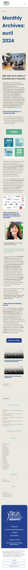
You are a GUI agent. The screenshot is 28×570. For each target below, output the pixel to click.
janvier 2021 (5, 463)
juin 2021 (4, 457)
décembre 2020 (5, 464)
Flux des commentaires (7, 494)
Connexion (4, 492)
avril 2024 (4, 446)
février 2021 (5, 462)
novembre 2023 (5, 450)
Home (4, 11)
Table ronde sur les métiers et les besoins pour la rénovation (13, 77)
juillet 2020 (4, 469)
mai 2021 (4, 459)
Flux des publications (6, 493)
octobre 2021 (5, 454)
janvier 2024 (5, 447)
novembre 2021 (5, 453)
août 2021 (4, 456)
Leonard (19, 107)
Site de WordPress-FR (7, 496)
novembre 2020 (5, 466)
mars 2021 (4, 460)
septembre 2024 (5, 443)
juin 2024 (4, 444)
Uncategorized (6, 481)
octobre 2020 (5, 467)
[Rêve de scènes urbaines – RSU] (8, 3)
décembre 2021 (5, 452)
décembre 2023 (5, 449)
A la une (4, 479)
